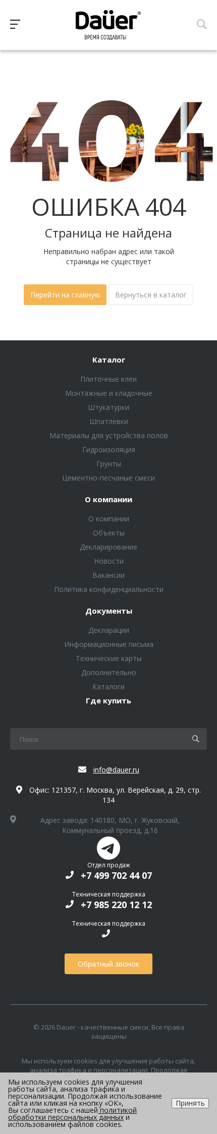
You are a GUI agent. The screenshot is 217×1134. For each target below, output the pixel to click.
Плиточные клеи (108, 379)
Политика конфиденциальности (109, 589)
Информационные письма (108, 644)
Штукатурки (108, 407)
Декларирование (108, 547)
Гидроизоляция (108, 449)
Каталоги (108, 686)
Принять (190, 1103)
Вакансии (108, 575)
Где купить (108, 700)
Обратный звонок (108, 964)
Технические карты (109, 658)
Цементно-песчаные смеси (108, 478)
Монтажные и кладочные (108, 393)
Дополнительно (108, 672)
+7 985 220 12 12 (116, 905)
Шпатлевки (108, 421)
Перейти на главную (65, 295)
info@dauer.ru (116, 769)
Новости (109, 561)
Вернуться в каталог (151, 295)
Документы (108, 611)
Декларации (108, 630)
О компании (108, 499)
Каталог (108, 360)
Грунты (108, 463)
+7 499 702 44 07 (116, 875)
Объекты (109, 533)
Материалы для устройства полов (108, 435)
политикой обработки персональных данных (72, 1113)
